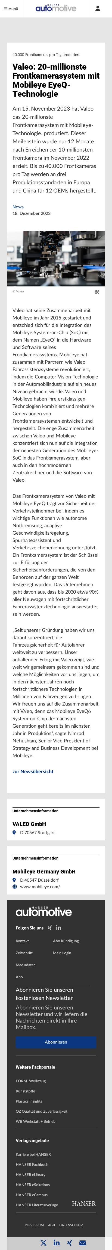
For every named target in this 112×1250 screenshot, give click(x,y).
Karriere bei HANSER (33, 1155)
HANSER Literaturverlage (37, 1205)
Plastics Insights (29, 1101)
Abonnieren (56, 1042)
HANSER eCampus (32, 1195)
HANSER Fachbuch (32, 1165)
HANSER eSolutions (33, 1185)
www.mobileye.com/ (40, 887)
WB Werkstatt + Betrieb (35, 1122)
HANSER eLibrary (30, 1175)
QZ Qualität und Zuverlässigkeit (41, 1111)
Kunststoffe (25, 1091)
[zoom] (97, 292)
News (18, 207)
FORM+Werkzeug (31, 1081)
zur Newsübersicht (33, 771)
